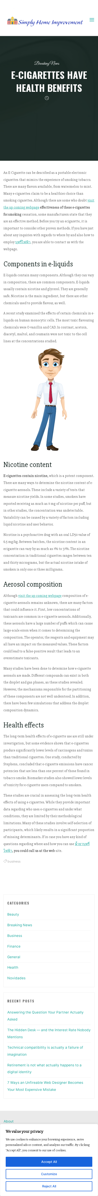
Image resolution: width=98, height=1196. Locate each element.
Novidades (16, 978)
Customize (49, 1174)
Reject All (49, 1186)
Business (14, 935)
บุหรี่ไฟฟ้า (23, 242)
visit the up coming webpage (40, 596)
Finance (14, 946)
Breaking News (46, 63)
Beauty (13, 914)
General (13, 957)
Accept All (49, 1162)
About (9, 1121)
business (14, 861)
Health (12, 967)
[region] (49, 1160)
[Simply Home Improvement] (46, 19)
